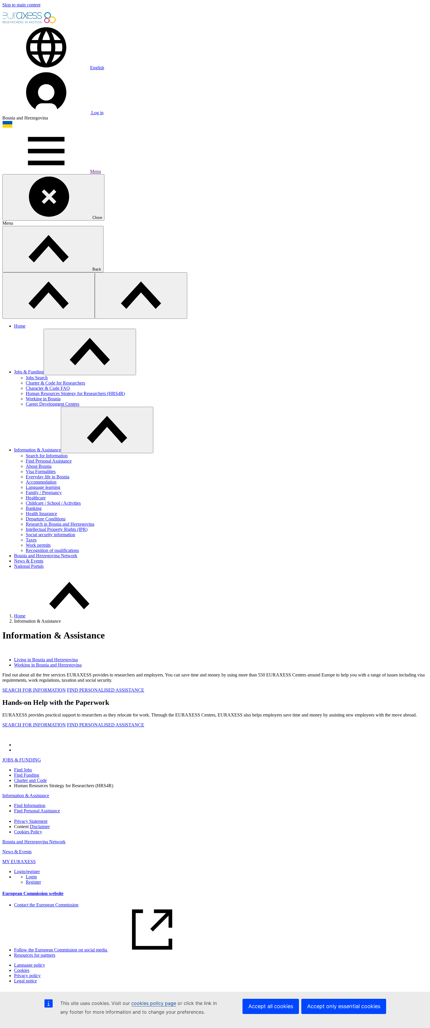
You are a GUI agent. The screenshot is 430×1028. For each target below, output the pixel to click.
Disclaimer (40, 826)
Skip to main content (21, 4)
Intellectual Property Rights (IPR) (56, 529)
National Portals (29, 566)
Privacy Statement (30, 821)
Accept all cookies (270, 1006)
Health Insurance (41, 513)
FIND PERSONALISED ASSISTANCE (105, 690)
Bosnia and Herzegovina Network (45, 555)
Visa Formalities (41, 471)
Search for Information (47, 455)
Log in (97, 112)
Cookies (21, 970)
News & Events (28, 560)
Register (33, 882)
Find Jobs (23, 769)
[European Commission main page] (29, 22)
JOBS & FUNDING (21, 759)
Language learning (43, 487)
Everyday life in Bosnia (47, 476)
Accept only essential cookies (343, 1006)
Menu (95, 171)
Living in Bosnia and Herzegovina (46, 659)
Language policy (29, 965)
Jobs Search (37, 377)
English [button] (97, 67)
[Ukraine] (7, 126)
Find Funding (26, 775)
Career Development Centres (52, 403)
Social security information (50, 534)
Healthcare (36, 497)
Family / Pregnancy (44, 492)
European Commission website (32, 893)
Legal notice (25, 980)
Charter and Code (30, 780)
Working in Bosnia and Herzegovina (48, 664)
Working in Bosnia (43, 398)
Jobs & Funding (29, 371)
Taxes (31, 539)
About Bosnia (38, 466)
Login (31, 876)
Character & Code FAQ (48, 388)
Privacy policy (27, 975)
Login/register (27, 871)
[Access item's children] (90, 352)
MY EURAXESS (19, 861)
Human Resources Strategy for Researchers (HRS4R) (75, 393)
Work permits (38, 545)
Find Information (29, 805)
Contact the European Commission (46, 904)
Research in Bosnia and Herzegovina (60, 524)
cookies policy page (153, 1003)
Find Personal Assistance (49, 460)
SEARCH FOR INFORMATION (34, 690)
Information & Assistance (37, 449)
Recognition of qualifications (52, 550)
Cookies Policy (28, 831)
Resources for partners (34, 955)
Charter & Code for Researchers (55, 382)
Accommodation (41, 482)
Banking (34, 508)
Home (19, 325)
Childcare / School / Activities (53, 503)
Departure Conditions (46, 518)
